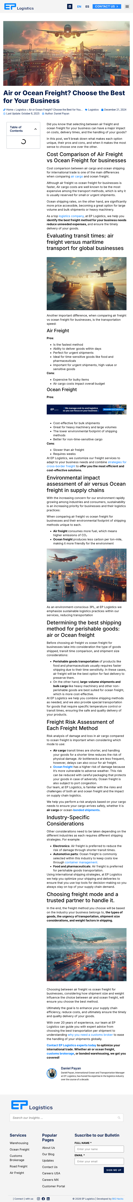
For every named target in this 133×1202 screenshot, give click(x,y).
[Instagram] (38, 1198)
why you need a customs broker (90, 1034)
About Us (48, 1147)
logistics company (71, 216)
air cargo (77, 176)
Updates (48, 1160)
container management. (81, 862)
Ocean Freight (19, 1149)
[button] (127, 6)
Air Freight (17, 1172)
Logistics (21, 109)
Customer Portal (53, 1186)
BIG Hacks (117, 1198)
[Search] (119, 1118)
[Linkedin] (69, 6)
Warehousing (19, 1143)
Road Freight (18, 1166)
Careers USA (51, 1173)
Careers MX (50, 1179)
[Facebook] (43, 1198)
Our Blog (48, 1154)
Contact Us (50, 1167)
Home (9, 109)
